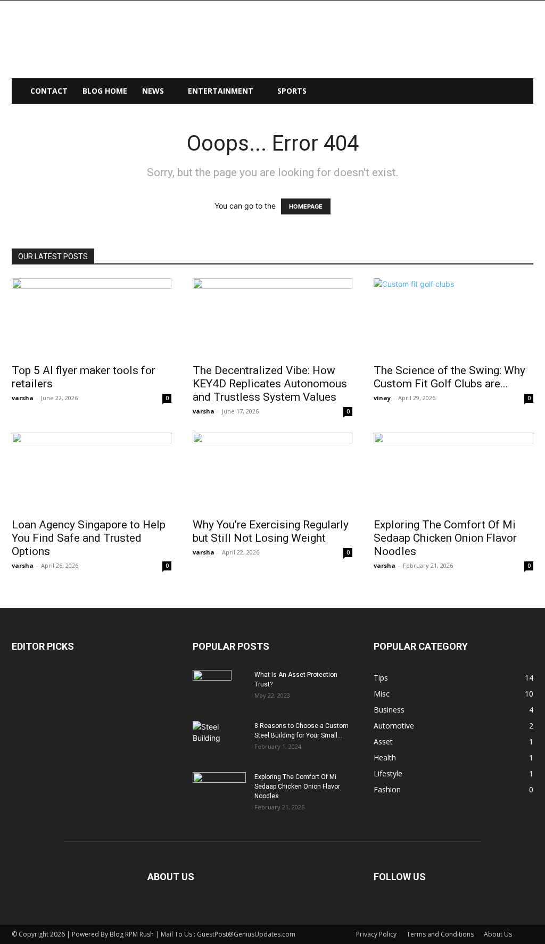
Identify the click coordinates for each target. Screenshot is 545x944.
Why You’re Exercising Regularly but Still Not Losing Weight (271, 531)
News (153, 91)
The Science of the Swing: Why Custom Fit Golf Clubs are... (449, 377)
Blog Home (104, 91)
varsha (23, 398)
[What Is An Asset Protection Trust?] (212, 688)
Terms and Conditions (440, 934)
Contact (49, 91)
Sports (292, 91)
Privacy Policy (376, 934)
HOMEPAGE (306, 206)
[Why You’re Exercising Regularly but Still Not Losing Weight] (272, 472)
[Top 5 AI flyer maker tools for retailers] (91, 317)
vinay (382, 398)
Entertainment (220, 91)
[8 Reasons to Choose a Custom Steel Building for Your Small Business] (219, 735)
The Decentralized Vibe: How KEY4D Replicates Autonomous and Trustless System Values (270, 383)
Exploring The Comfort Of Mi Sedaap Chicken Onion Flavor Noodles (445, 538)
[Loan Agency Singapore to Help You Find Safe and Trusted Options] (91, 472)
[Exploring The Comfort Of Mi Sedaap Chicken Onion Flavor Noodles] (453, 472)
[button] (520, 92)
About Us (498, 934)
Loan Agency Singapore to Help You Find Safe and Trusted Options (89, 538)
